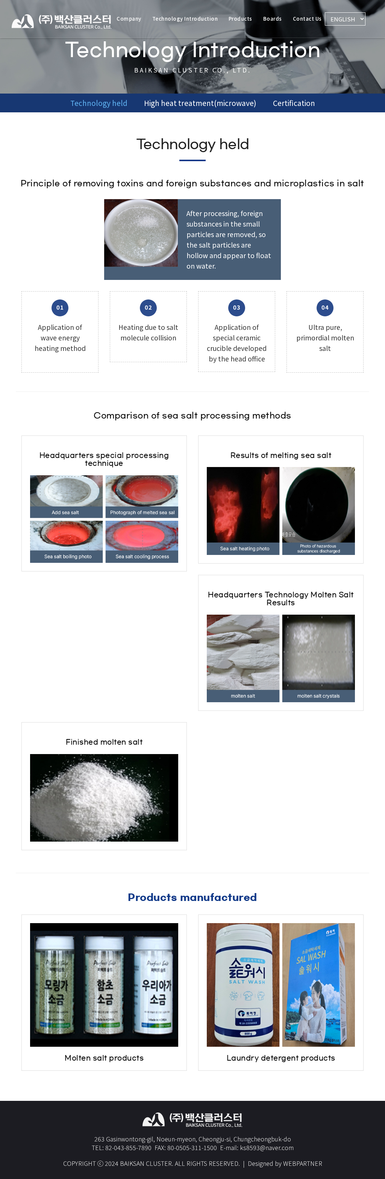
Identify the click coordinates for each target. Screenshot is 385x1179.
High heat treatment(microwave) (200, 103)
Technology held (98, 103)
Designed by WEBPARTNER (285, 1163)
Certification (294, 103)
